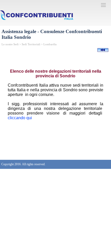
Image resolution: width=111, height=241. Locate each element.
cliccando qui (20, 118)
